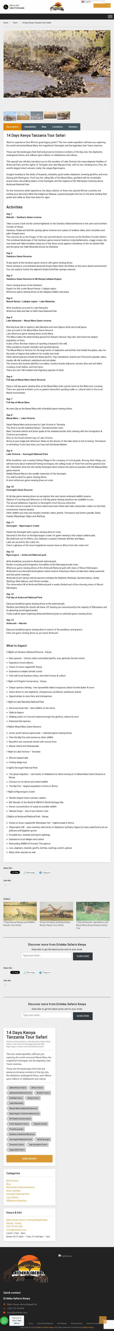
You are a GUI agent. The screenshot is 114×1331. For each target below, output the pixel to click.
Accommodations (45, 1323)
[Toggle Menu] (110, 16)
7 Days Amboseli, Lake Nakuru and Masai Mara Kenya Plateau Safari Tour (92, 925)
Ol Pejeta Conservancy (20, 1119)
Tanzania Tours (16, 1144)
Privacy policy (76, 1323)
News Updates (13, 1190)
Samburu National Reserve (22, 1134)
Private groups (16, 1129)
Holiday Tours (15, 1098)
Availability (30, 126)
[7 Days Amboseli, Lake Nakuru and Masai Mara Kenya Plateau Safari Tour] (93, 911)
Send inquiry (29, 1158)
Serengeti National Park (20, 1139)
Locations (57, 126)
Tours (15, 23)
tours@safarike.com (16, 1230)
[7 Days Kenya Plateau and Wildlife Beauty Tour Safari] (20, 911)
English (87, 2)
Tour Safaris (12, 1197)
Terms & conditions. (95, 1323)
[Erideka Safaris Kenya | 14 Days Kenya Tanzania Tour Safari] (57, 6)
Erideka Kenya (88, 1327)
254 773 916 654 (14, 1226)
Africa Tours (37, 1088)
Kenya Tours (33, 1098)
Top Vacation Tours (38, 1144)
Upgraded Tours (16, 1150)
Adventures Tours (17, 1088)
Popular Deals (40, 1124)
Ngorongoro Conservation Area (24, 1113)
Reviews (73, 126)
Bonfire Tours (43, 1093)
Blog (8, 1184)
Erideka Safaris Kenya (44, 1327)
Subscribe (83, 956)
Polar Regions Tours (18, 1124)
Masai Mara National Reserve (23, 1108)
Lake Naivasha (16, 1103)
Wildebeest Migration (16, 1200)
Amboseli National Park (20, 1093)
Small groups (43, 1139)
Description (12, 126)
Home (5, 23)
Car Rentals (62, 1323)
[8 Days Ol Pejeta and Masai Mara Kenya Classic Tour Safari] (56, 911)
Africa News (12, 1180)
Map (44, 126)
